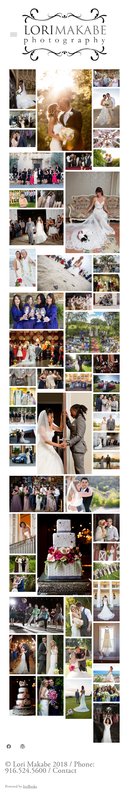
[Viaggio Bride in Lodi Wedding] (78, 616)
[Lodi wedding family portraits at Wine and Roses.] (22, 564)
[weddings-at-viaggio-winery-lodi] (106, 78)
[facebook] (9, 746)
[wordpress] (22, 746)
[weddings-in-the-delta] (22, 138)
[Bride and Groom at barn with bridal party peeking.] (106, 441)
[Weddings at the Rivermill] (50, 696)
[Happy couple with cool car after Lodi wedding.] (22, 455)
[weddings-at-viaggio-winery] (64, 110)
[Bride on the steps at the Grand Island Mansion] (22, 89)
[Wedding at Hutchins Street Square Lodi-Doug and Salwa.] (106, 363)
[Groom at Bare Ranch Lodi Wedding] (78, 301)
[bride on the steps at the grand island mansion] (106, 601)
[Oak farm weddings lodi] (36, 227)
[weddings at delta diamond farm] (106, 158)
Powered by (21, 786)
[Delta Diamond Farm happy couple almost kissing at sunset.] (22, 396)
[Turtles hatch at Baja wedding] (64, 273)
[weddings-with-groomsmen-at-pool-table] (78, 161)
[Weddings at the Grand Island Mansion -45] (22, 533)
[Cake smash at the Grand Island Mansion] (22, 119)
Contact (63, 770)
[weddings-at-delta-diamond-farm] (106, 138)
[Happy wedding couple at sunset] (106, 460)
